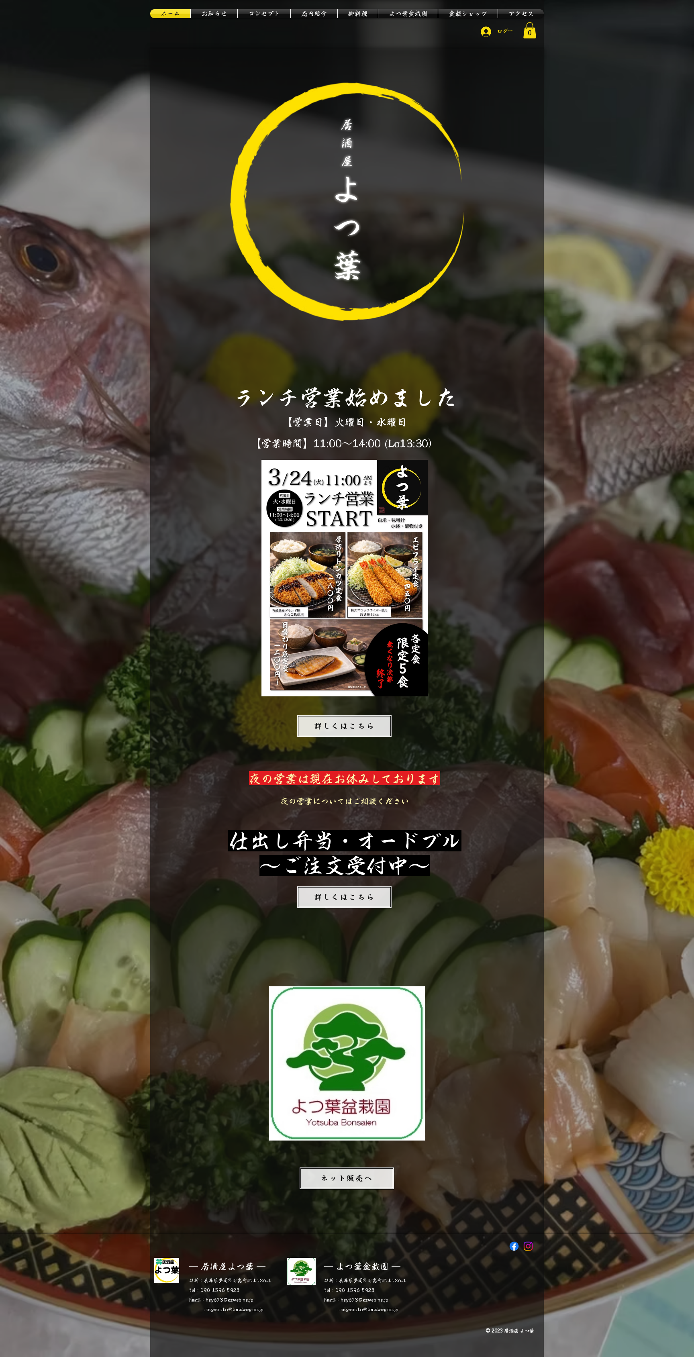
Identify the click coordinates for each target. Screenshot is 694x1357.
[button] (530, 30)
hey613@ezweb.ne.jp (229, 1299)
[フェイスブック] (514, 1246)
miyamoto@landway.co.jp (234, 1309)
